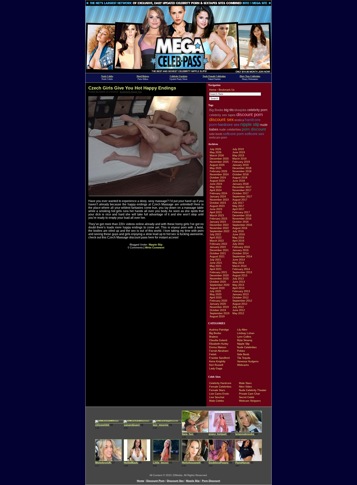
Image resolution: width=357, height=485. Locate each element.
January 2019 (240, 164)
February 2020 (218, 300)
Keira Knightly (217, 361)
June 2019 (238, 152)
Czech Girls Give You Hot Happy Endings (132, 87)
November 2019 (219, 306)
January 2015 (240, 250)
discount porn (249, 114)
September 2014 (242, 256)
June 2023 (216, 209)
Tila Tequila (243, 357)
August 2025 (217, 164)
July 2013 (238, 278)
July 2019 (238, 149)
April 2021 (216, 269)
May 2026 (215, 152)
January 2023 (218, 221)
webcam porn (218, 137)
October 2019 (218, 310)
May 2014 (238, 262)
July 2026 (215, 149)
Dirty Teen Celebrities (250, 76)
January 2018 (240, 183)
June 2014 (238, 259)
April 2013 (238, 288)
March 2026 (217, 155)
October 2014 (240, 253)
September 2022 (219, 231)
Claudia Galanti (218, 340)
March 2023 (217, 215)
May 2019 (238, 155)
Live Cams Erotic (219, 393)
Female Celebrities (220, 386)
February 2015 (241, 246)
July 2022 (215, 234)
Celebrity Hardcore (220, 383)
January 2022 (218, 246)
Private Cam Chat (249, 393)
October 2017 (240, 193)
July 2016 (238, 231)
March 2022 (217, 240)
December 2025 (219, 158)
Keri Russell (216, 364)
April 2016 (238, 240)
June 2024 (216, 183)
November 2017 (241, 190)
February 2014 (241, 269)
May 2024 (215, 186)
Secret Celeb (246, 397)
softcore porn (233, 134)
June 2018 (238, 180)
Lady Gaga (215, 368)
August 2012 (239, 303)
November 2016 (241, 218)
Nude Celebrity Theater (252, 390)
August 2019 (217, 316)
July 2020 (215, 291)
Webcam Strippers (250, 400)
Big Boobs (216, 110)
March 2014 (239, 265)
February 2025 (218, 171)
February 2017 (241, 212)
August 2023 (217, 205)
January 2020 (218, 303)
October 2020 (218, 281)
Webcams (243, 364)
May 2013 (238, 284)
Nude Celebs (107, 76)
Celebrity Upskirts (178, 76)
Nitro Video (245, 386)
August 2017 (239, 199)
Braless (213, 336)
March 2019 (239, 158)
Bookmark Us (226, 89)
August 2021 (217, 256)
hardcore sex (228, 125)
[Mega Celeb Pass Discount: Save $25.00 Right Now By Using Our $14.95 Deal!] (178, 72)
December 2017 (241, 186)
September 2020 (219, 284)
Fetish (212, 354)
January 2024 (218, 196)
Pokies (241, 350)
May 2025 (215, 168)
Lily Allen (242, 329)
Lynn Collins (244, 336)
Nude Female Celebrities (214, 76)
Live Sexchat (216, 397)
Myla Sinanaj (244, 340)
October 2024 (218, 177)
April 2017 (238, 209)
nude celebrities (230, 129)
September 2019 (219, 313)
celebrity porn (257, 110)
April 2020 (216, 297)
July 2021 (215, 259)
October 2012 (240, 297)
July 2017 (238, 202)
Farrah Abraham (219, 350)
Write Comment (154, 247)
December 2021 (219, 250)
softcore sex (254, 134)
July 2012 (238, 306)
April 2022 (216, 237)
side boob (215, 134)
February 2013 (241, 291)
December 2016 (241, 215)
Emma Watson (217, 347)
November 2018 (241, 171)
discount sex (221, 119)
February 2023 (218, 218)
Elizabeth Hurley (218, 343)
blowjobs (240, 110)
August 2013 (239, 275)
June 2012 (238, 310)
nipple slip (249, 124)
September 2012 (242, 300)
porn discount (254, 129)
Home (212, 89)
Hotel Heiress (143, 76)
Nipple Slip (156, 244)
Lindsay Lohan (245, 333)
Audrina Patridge (219, 329)
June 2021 (216, 262)
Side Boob (243, 354)
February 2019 (241, 161)
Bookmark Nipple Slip (131, 92)
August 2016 (239, 228)
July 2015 (238, 243)
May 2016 (238, 237)
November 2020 (219, 278)
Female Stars (217, 390)
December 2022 (219, 224)
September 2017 (242, 196)
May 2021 (215, 265)
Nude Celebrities (247, 347)
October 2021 (218, 253)
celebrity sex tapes (222, 115)
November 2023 (219, 199)
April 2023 (216, 212)
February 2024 (218, 193)
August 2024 (217, 180)
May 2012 (238, 313)
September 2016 (242, 224)
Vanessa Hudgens (247, 361)
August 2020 (217, 288)
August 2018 (239, 177)
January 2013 (240, 294)
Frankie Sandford (219, 357)
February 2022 (218, 243)
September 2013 (242, 272)
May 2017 (238, 205)
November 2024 (219, 174)
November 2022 (219, 228)
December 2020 (219, 275)
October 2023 (218, 202)
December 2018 (241, 168)
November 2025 (219, 161)
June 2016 (238, 234)
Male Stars (245, 383)
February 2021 (218, 272)
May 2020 (215, 294)
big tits (229, 110)
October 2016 (240, 221)
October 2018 (240, 174)
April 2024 (216, 190)
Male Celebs (216, 400)
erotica (239, 120)
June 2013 (238, 281)
